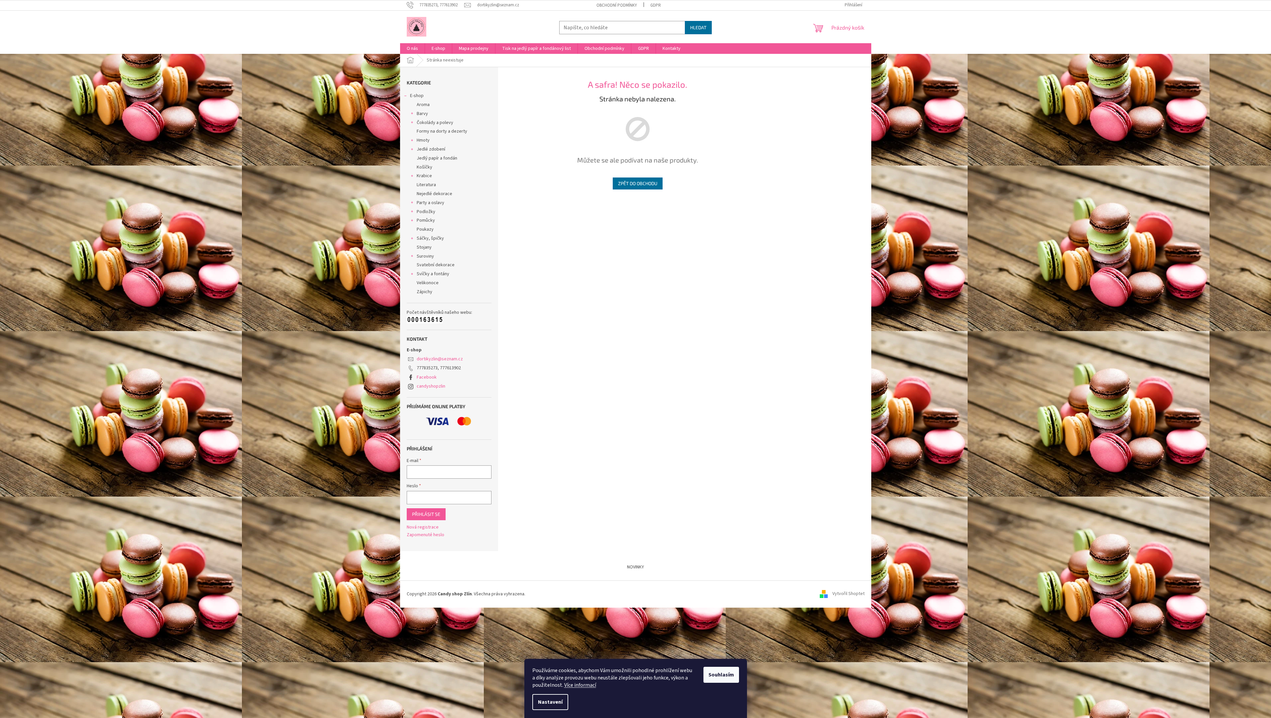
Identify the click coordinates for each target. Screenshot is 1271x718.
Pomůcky (426, 220)
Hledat (698, 27)
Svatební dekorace (436, 265)
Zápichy (424, 292)
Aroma (423, 104)
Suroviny (425, 256)
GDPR (655, 5)
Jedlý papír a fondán (437, 158)
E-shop (417, 95)
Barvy (422, 113)
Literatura (426, 184)
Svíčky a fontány (433, 274)
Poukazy (425, 229)
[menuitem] (412, 48)
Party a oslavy (430, 202)
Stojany (424, 247)
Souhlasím (721, 674)
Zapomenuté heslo (425, 535)
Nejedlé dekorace (434, 193)
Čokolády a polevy (435, 122)
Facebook (427, 377)
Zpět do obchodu (637, 183)
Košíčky (424, 167)
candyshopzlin (431, 386)
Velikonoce (428, 283)
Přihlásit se (426, 514)
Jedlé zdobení (431, 149)
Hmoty (423, 140)
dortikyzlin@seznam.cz (440, 359)
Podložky (426, 211)
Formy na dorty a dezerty (442, 131)
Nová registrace (423, 527)
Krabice (424, 176)
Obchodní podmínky (616, 5)
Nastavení (550, 702)
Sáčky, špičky (430, 238)
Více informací (580, 685)
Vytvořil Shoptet (848, 594)
